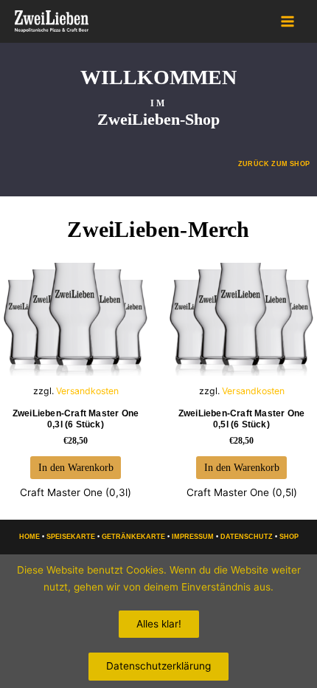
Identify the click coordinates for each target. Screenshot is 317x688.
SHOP (289, 536)
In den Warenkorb (76, 467)
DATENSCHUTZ (246, 536)
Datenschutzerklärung (158, 666)
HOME (29, 536)
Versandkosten (87, 390)
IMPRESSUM (193, 536)
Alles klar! (158, 624)
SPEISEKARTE (70, 536)
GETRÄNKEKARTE (133, 536)
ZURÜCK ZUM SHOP (274, 164)
